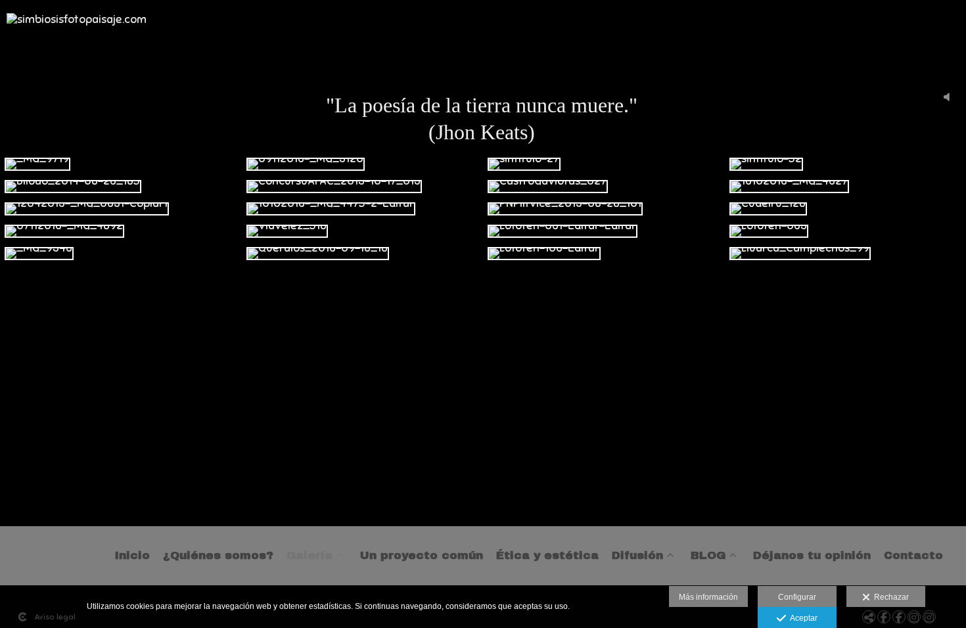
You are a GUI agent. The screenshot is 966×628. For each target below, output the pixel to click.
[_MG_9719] (121, 164)
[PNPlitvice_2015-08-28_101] (604, 209)
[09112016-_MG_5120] (363, 164)
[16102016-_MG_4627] (846, 186)
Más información (708, 597)
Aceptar (801, 618)
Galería (310, 556)
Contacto (913, 556)
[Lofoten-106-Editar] (604, 253)
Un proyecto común (421, 556)
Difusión (637, 556)
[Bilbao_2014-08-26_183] (121, 186)
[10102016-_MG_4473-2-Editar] (363, 209)
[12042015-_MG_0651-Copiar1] (121, 209)
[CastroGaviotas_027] (604, 186)
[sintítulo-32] (846, 164)
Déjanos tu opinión (812, 556)
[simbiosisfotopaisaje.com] (76, 25)
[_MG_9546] (121, 253)
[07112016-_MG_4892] (121, 231)
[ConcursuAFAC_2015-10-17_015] (363, 186)
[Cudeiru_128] (846, 209)
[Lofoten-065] (846, 231)
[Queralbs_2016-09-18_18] (363, 253)
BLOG (708, 556)
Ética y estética (547, 556)
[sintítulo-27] (604, 164)
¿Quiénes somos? (218, 556)
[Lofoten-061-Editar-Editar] (604, 231)
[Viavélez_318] (363, 231)
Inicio (132, 556)
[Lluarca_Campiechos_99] (846, 253)
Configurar (797, 597)
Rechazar (889, 597)
